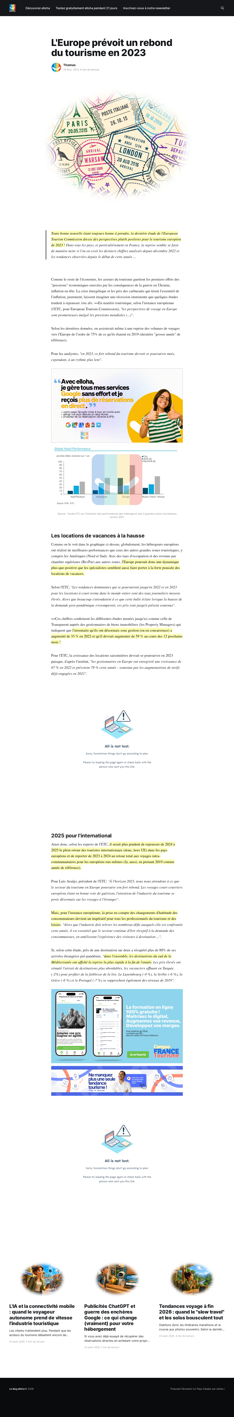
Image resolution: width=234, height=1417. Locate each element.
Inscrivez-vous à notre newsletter (146, 8)
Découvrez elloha (38, 8)
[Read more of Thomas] (56, 67)
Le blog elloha (17, 1388)
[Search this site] (222, 8)
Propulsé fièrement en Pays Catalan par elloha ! (198, 1388)
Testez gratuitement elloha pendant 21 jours (86, 8)
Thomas (69, 65)
